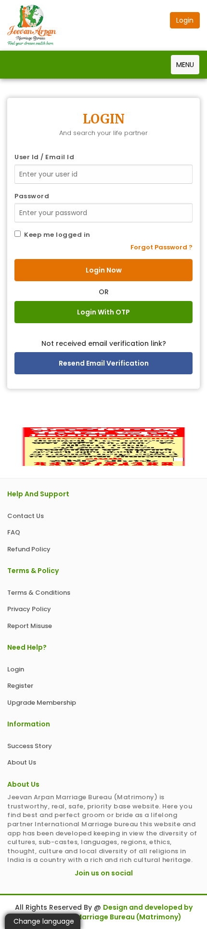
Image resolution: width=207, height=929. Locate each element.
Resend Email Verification (104, 363)
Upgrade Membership (41, 702)
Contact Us (25, 515)
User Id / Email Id (44, 157)
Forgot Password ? (161, 247)
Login (15, 669)
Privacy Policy (29, 609)
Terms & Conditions (38, 592)
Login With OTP (103, 312)
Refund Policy (29, 549)
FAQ (13, 532)
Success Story (29, 746)
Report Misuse (29, 625)
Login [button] (185, 20)
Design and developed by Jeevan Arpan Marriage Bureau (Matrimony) (109, 912)
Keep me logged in (56, 235)
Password (31, 196)
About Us (21, 762)
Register (20, 685)
